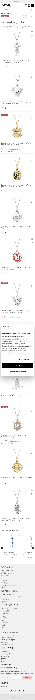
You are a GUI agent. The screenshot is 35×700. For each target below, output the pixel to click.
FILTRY (31, 16)
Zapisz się (27, 677)
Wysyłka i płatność (6, 573)
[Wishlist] (25, 5)
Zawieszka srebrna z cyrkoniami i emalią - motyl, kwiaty (11, 554)
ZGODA (17, 365)
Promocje (21, 27)
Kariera (3, 630)
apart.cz (3, 659)
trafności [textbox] (11, 26)
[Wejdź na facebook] (11, 690)
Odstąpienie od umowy (8, 585)
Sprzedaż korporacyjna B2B (9, 632)
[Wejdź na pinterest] (23, 690)
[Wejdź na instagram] (15, 690)
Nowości (27, 27)
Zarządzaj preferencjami (17, 371)
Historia (3, 625)
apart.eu (3, 661)
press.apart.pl (5, 656)
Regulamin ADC (5, 613)
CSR (2, 627)
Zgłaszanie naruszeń (7, 644)
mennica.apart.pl (6, 651)
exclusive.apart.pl (6, 654)
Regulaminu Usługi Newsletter (25, 673)
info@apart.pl (5, 686)
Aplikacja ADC (5, 611)
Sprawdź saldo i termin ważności (11, 597)
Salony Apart (4, 622)
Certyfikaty (4, 583)
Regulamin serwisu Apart (8, 635)
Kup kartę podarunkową (8, 594)
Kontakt (3, 588)
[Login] (22, 5)
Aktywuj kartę (5, 599)
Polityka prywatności (7, 637)
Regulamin (4, 580)
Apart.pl (3, 13)
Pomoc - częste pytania (8, 570)
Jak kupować (5, 575)
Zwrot (2, 578)
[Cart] (29, 5)
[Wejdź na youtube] (19, 690)
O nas (2, 620)
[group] (13, 548)
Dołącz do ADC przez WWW (9, 608)
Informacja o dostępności (9, 640)
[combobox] (13, 27)
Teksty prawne (5, 642)
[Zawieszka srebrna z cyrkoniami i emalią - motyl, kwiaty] (12, 540)
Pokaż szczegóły (23, 359)
